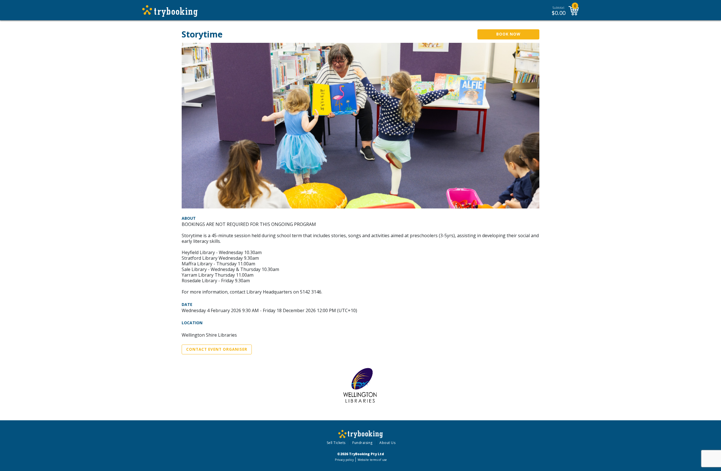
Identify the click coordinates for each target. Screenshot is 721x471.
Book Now (508, 34)
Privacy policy (344, 460)
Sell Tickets (336, 442)
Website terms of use (372, 460)
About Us (387, 442)
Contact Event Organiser (216, 349)
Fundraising (362, 442)
